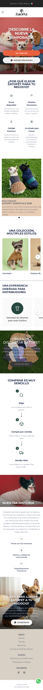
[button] (19, 217)
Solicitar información (23, 60)
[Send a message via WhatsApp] (38, 681)
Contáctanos (23, 622)
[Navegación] (2, 12)
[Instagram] (24, 672)
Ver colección (21, 53)
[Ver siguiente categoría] (37, 257)
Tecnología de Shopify (21, 687)
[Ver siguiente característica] (37, 312)
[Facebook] (18, 672)
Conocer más (21, 364)
